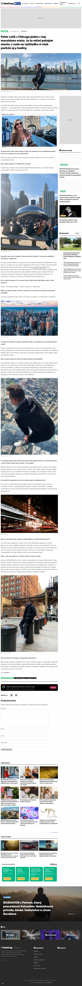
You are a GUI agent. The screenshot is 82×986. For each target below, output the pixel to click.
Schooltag (71, 3)
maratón (29, 678)
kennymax (38, 982)
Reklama (36, 962)
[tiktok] (11, 960)
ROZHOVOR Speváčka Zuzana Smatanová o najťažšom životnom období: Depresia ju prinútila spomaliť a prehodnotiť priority (70, 173)
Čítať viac (71, 914)
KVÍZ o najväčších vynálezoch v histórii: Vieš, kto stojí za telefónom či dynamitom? (72, 277)
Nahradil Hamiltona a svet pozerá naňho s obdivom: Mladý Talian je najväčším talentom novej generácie (69, 198)
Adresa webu (4, 742)
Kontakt (36, 951)
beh (16, 678)
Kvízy (32, 3)
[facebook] (1, 960)
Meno (2, 729)
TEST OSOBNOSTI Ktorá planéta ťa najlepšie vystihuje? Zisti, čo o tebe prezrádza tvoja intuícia (72, 271)
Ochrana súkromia (39, 959)
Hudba (63, 215)
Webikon (49, 982)
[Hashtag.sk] (7, 3)
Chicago (22, 678)
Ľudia (4, 678)
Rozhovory (39, 3)
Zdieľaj (18, 3)
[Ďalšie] (79, 935)
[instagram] (8, 960)
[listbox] (75, 233)
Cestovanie (48, 3)
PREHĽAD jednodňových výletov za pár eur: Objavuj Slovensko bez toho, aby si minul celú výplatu (72, 264)
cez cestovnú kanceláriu (38, 267)
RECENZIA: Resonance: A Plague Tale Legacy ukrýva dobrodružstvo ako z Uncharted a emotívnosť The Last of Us (9, 855)
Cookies (36, 957)
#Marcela (24, 31)
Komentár (3, 708)
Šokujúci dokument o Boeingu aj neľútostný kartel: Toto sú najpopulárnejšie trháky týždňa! (48, 854)
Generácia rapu (63, 3)
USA (35, 678)
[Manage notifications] (2, 983)
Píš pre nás (37, 965)
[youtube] (4, 960)
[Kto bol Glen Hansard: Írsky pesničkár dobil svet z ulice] (70, 211)
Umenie (56, 3)
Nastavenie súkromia (40, 968)
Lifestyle (25, 3)
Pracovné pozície (8, 864)
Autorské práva (38, 954)
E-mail (2, 735)
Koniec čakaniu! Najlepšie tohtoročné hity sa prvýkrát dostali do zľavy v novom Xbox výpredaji (28, 855)
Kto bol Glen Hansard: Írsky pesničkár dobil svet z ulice (68, 221)
